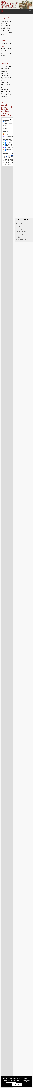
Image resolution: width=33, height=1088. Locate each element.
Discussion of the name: (6, 44)
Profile (18, 237)
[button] (10, 119)
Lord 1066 (8, 142)
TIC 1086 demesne (10, 146)
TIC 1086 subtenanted (11, 147)
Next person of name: (6, 54)
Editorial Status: (6, 32)
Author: (3, 30)
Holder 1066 (9, 140)
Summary (19, 229)
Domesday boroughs (11, 133)
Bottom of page (22, 240)
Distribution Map (21, 231)
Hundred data (9, 136)
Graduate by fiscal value (10, 162)
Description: (5, 21)
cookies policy (11, 1082)
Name (18, 226)
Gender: (3, 29)
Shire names (9, 134)
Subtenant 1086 (10, 149)
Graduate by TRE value (10, 159)
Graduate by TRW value (10, 161)
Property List (20, 234)
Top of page (20, 223)
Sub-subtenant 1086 (11, 151)
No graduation (8, 164)
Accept (17, 1084)
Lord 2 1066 (9, 144)
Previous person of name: (6, 49)
